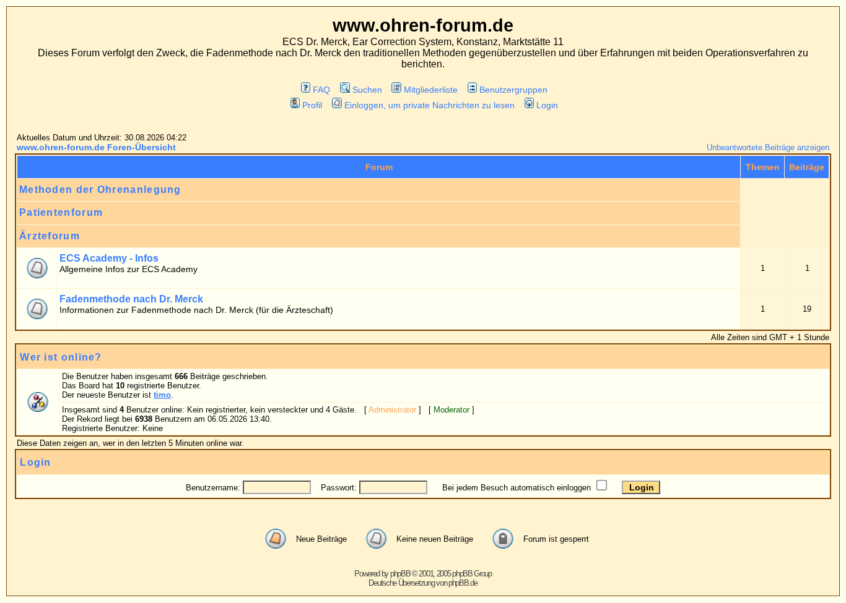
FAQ (321, 90)
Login (547, 105)
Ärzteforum (49, 236)
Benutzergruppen (513, 90)
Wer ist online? (61, 357)
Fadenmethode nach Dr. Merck (131, 299)
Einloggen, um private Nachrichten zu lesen (429, 105)
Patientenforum (61, 212)
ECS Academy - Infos (109, 258)
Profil (312, 105)
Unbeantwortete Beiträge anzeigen (768, 147)
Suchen (367, 90)
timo (162, 395)
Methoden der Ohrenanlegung (100, 189)
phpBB (400, 573)
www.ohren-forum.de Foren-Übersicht (96, 147)
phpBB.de (463, 583)
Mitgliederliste (431, 90)
